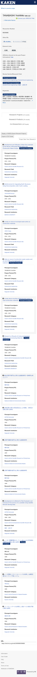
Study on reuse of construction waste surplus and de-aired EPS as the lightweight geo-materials (17, 260)
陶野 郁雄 (7, 385)
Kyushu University (9, 599)
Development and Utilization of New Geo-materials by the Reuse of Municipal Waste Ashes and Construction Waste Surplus (18, 146)
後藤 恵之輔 (7, 616)
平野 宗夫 (7, 583)
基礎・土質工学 (22, 85)
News (2, 662)
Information (4, 653)
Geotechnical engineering (10, 80)
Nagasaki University (9, 177)
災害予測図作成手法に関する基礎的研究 (15, 440)
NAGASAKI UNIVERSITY (11, 368)
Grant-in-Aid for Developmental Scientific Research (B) (18, 358)
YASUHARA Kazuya (9, 193)
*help (33, 18)
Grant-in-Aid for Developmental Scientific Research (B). (18, 522)
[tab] (19, 115)
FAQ (2, 659)
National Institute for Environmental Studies (15, 401)
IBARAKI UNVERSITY (10, 214)
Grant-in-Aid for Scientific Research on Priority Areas (17, 395)
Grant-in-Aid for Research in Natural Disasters (16, 594)
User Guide (4, 656)
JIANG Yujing (8, 231)
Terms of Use (5, 665)
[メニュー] (35, 2)
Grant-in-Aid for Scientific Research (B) (14, 204)
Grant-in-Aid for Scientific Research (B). (14, 318)
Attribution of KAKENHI (7, 668)
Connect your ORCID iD (24, 18)
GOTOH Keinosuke (9, 417)
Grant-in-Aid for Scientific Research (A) (14, 166)
